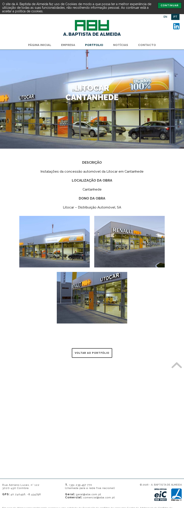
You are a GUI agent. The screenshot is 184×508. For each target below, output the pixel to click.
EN (165, 16)
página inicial (39, 45)
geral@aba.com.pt (88, 494)
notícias (120, 45)
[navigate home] (92, 36)
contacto (147, 45)
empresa (68, 45)
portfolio (94, 45)
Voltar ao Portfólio (92, 353)
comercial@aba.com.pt (99, 497)
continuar (170, 5)
